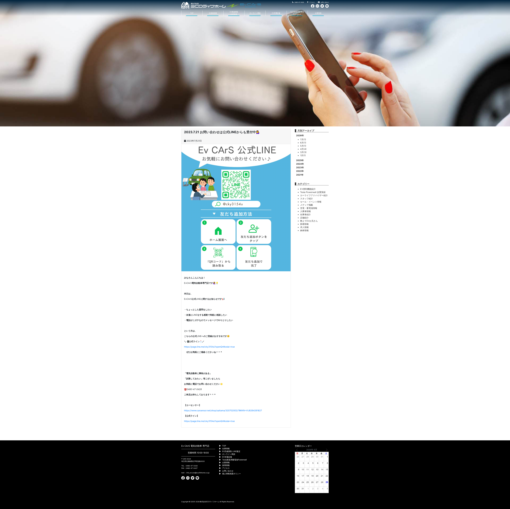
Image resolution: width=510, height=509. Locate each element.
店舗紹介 (304, 217)
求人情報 (304, 227)
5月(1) (303, 145)
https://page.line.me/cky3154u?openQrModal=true (209, 346)
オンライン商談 (255, 13)
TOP (192, 13)
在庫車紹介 (305, 214)
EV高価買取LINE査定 (234, 13)
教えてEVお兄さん (309, 221)
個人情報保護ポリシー (231, 473)
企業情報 (318, 13)
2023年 (300, 167)
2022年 (300, 171)
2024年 (300, 164)
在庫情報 (226, 448)
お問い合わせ (324, 2)
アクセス (312, 2)
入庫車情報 (305, 211)
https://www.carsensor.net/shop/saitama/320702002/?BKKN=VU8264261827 (223, 410)
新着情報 (304, 224)
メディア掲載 (306, 205)
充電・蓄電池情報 (308, 208)
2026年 (300, 135)
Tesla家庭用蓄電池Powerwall (297, 13)
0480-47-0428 (299, 2)
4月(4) (303, 149)
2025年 (300, 160)
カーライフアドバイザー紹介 (314, 195)
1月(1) (303, 155)
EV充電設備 (276, 13)
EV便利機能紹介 (308, 189)
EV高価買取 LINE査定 (231, 451)
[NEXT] (326, 449)
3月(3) (303, 152)
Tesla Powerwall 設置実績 (313, 192)
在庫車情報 (213, 13)
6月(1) (303, 142)
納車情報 (304, 230)
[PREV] (297, 449)
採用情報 (226, 465)
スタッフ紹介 (306, 198)
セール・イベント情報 (310, 201)
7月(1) (303, 139)
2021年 (299, 174)
